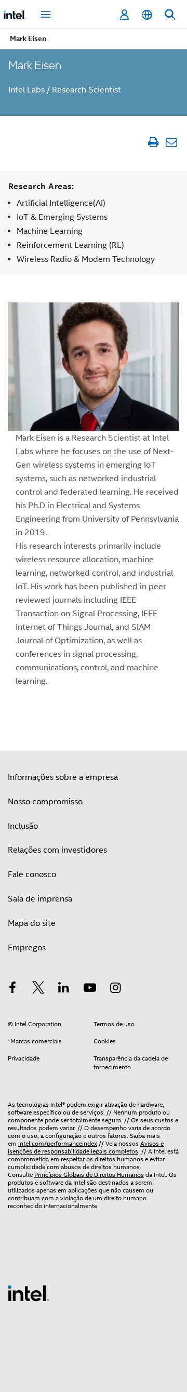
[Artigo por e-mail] (171, 142)
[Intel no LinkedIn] (64, 989)
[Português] (147, 15)
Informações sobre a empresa (63, 777)
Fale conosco (32, 874)
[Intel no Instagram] (115, 989)
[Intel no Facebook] (12, 989)
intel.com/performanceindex (57, 1143)
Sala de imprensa (40, 899)
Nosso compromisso (45, 802)
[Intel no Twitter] (38, 989)
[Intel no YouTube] (90, 989)
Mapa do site (32, 923)
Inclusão (23, 826)
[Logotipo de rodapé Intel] (28, 1293)
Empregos (27, 948)
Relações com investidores (57, 850)
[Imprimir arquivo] (153, 142)
